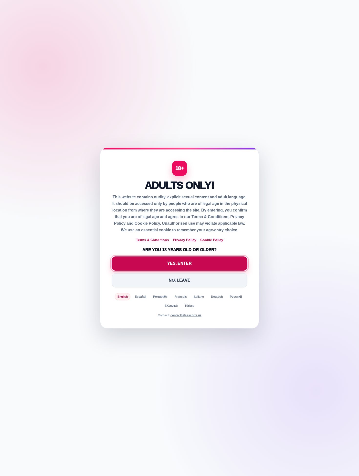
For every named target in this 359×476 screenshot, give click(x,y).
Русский (236, 296)
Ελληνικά (171, 305)
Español (140, 296)
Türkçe (189, 305)
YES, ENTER (179, 263)
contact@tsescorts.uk (185, 315)
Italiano (199, 296)
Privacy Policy (184, 240)
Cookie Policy (211, 240)
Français (181, 296)
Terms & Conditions (152, 240)
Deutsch (217, 296)
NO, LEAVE (179, 280)
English (122, 296)
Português (160, 296)
